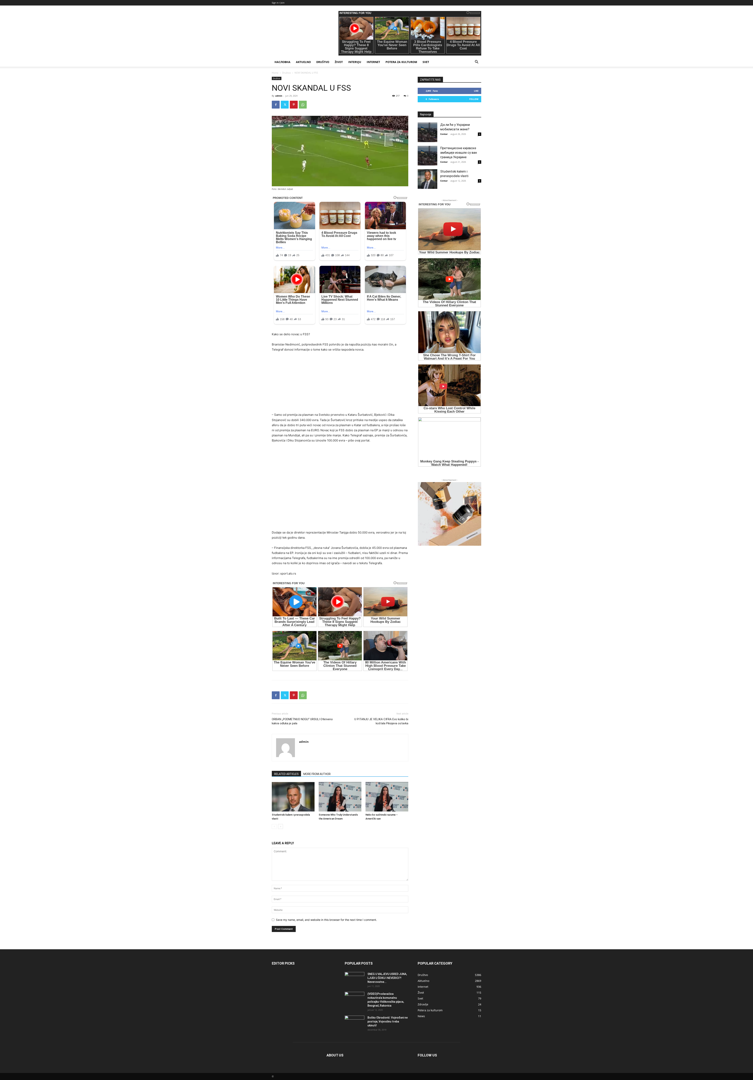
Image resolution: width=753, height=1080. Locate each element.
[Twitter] (285, 105)
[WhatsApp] (303, 105)
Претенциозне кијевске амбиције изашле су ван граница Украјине (458, 152)
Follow (473, 99)
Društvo (322, 62)
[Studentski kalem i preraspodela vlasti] (293, 796)
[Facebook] (276, 105)
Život (339, 62)
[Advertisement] (340, 384)
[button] (476, 62)
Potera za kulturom (401, 62)
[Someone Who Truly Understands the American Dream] (340, 796)
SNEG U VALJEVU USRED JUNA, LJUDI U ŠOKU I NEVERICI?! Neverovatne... (387, 977)
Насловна (282, 62)
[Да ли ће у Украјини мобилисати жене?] (427, 132)
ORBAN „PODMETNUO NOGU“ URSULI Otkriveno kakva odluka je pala (302, 721)
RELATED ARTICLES (286, 774)
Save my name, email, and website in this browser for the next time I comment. (326, 919)
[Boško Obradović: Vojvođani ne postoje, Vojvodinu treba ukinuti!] (354, 1022)
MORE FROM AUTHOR (317, 774)
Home (275, 72)
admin (278, 95)
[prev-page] (274, 826)
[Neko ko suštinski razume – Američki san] (387, 796)
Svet (426, 62)
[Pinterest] (294, 105)
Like (476, 90)
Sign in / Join (278, 2)
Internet (373, 62)
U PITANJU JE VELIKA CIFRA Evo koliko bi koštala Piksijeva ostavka (381, 721)
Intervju (354, 62)
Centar (444, 133)
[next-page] (280, 826)
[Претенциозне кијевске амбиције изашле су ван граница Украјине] (427, 155)
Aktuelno (303, 62)
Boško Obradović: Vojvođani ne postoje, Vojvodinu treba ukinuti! (387, 1021)
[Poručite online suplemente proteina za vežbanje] (449, 514)
